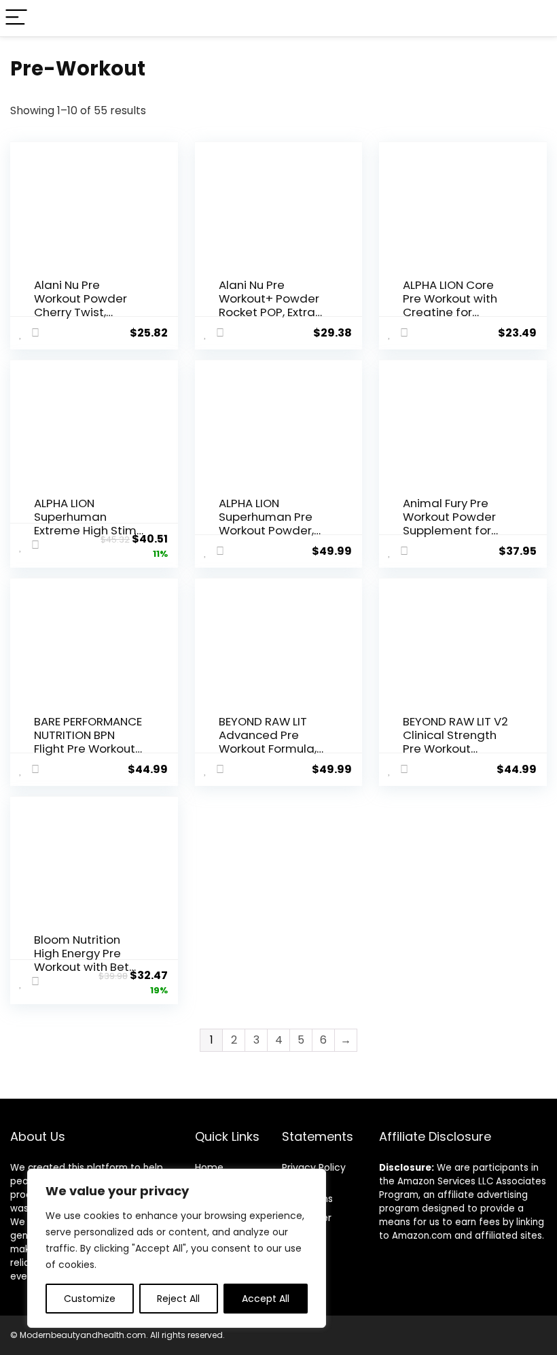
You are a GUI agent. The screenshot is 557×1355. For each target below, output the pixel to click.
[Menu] (16, 18)
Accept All (265, 1298)
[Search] (536, 18)
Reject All (178, 1298)
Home (209, 1167)
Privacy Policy (314, 1167)
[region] (176, 1248)
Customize (89, 1298)
